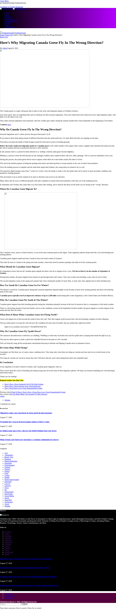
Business (8, 17)
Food (6, 473)
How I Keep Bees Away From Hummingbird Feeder (23, 388)
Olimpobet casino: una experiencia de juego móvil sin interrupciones (26, 413)
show (9, 125)
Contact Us (9, 598)
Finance (7, 469)
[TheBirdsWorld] (13, 9)
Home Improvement (12, 480)
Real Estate (9, 494)
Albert (4, 48)
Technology (9, 19)
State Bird (8, 500)
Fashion (7, 467)
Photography (9, 492)
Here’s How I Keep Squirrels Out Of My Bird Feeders (24, 384)
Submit (24, 604)
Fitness (7, 471)
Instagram (8, 482)
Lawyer (7, 484)
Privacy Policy (10, 596)
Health (7, 25)
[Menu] (1, 31)
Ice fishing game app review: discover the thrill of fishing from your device (28, 431)
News (7, 15)
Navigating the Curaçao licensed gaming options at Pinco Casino (24, 422)
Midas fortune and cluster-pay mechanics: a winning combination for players (29, 440)
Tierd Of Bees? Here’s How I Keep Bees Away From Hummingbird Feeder (38, 392)
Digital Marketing (11, 21)
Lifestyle (8, 23)
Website (7, 506)
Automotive (9, 455)
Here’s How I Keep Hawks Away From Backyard (22, 386)
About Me (8, 594)
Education (8, 463)
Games (7, 475)
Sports (7, 498)
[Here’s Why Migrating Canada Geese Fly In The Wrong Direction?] (44, 107)
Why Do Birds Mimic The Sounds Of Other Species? (28, 394)
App (6, 453)
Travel (7, 504)
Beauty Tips (9, 457)
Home (7, 13)
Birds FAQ (4, 37)
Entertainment (9, 27)
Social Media (9, 496)
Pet (6, 490)
